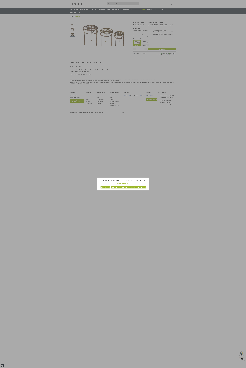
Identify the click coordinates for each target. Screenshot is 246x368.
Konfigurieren (105, 187)
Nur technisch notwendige (120, 187)
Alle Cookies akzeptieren (138, 187)
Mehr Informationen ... (123, 183)
